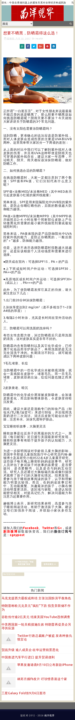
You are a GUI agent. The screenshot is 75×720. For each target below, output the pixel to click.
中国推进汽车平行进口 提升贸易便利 (28, 657)
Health (39, 38)
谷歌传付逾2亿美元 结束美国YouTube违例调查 (36, 617)
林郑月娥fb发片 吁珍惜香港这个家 (42, 679)
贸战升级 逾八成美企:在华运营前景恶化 (30, 650)
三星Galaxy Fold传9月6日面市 (24, 693)
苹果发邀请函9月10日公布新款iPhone (45, 664)
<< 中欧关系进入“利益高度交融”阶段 (24, 563)
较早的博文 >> (50, 564)
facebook (9, 574)
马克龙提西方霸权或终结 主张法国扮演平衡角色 (36, 598)
